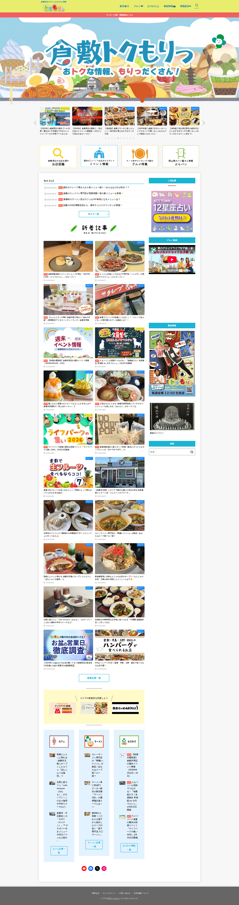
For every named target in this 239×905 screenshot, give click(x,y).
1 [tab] (105, 138)
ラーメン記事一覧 (94, 845)
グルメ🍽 (138, 6)
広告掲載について (141, 893)
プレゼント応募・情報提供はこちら (119, 15)
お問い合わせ (124, 893)
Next (203, 123)
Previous (35, 123)
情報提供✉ (185, 6)
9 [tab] (130, 138)
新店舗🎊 (124, 6)
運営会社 (95, 893)
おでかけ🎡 (153, 6)
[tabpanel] (119, 121)
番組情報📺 (170, 6)
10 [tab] (133, 138)
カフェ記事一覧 (59, 851)
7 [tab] (124, 138)
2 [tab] (108, 138)
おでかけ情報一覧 (129, 848)
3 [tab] (112, 138)
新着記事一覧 (94, 678)
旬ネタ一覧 (93, 214)
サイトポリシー (109, 893)
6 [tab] (121, 138)
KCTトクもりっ (113, 898)
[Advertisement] (172, 298)
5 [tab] (118, 138)
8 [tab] (127, 138)
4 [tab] (115, 138)
